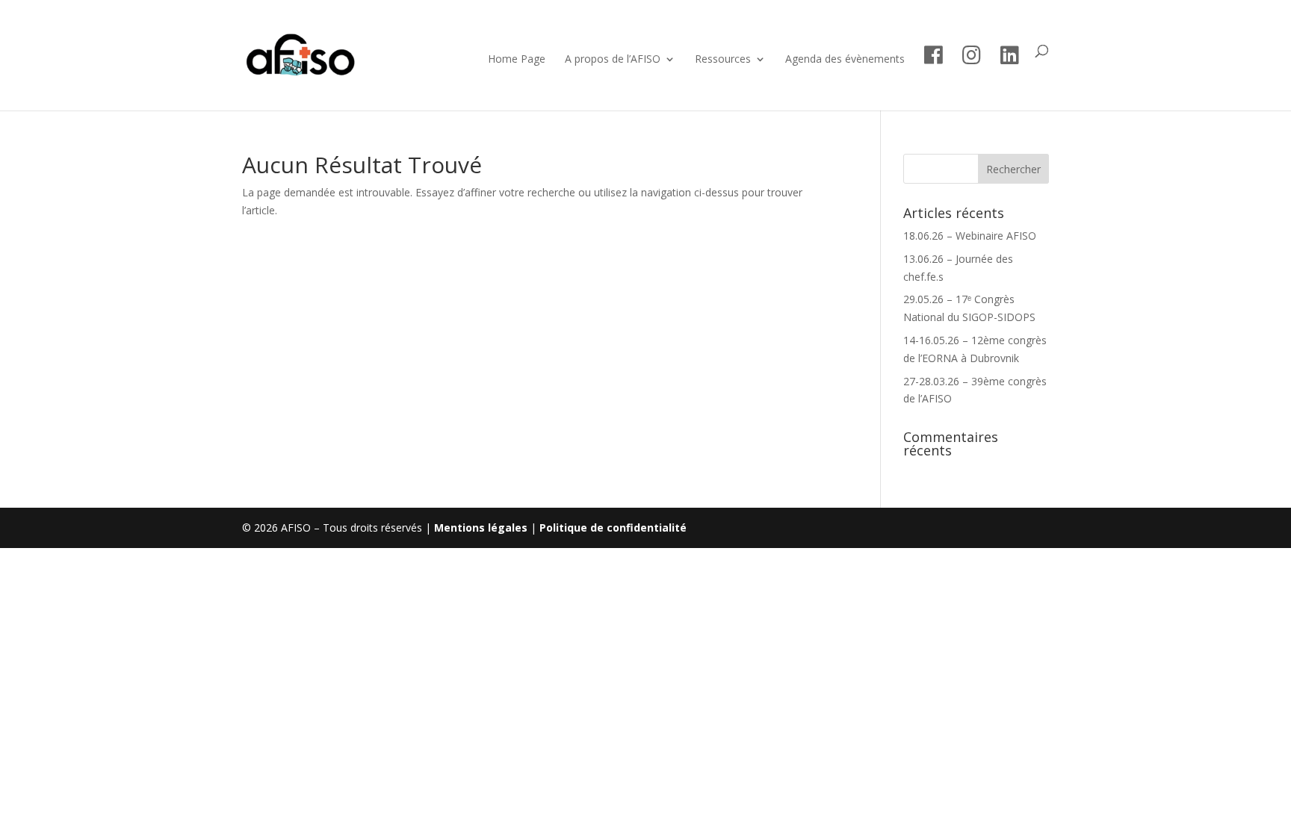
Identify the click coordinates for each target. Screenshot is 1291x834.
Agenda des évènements (845, 60)
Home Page (516, 60)
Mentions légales (480, 527)
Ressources (723, 60)
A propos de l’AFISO (612, 60)
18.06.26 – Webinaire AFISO (969, 235)
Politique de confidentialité (613, 527)
